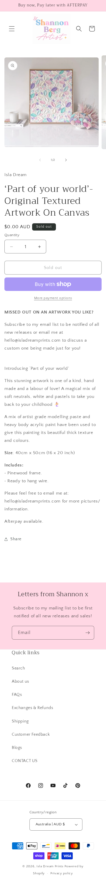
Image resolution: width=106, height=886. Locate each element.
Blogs (17, 747)
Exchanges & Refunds (32, 708)
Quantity (11, 235)
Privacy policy (61, 873)
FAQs (17, 694)
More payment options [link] (53, 298)
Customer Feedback (31, 734)
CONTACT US (25, 761)
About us (20, 681)
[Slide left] (40, 160)
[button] (11, 28)
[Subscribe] (87, 633)
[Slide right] (65, 160)
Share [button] (15, 539)
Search (18, 668)
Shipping (20, 721)
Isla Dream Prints (50, 866)
